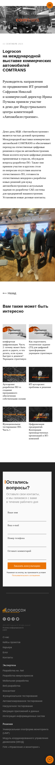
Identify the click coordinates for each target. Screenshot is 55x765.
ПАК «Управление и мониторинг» (21, 747)
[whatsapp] (17, 619)
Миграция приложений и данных (21, 711)
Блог (5, 652)
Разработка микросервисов (18, 675)
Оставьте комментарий (19, 551)
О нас (6, 637)
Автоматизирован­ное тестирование (22, 701)
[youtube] (8, 619)
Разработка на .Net (13, 670)
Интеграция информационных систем (24, 716)
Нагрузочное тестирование (18, 706)
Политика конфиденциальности (13, 628)
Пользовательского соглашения (26, 575)
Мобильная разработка (16, 680)
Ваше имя (13, 512)
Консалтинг (9, 691)
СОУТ (5, 630)
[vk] (4, 619)
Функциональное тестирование (20, 696)
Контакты (8, 657)
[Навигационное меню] (49, 5)
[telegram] (13, 619)
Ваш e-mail (13, 525)
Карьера (7, 647)
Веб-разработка (11, 685)
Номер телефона (16, 538)
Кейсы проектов (11, 642)
